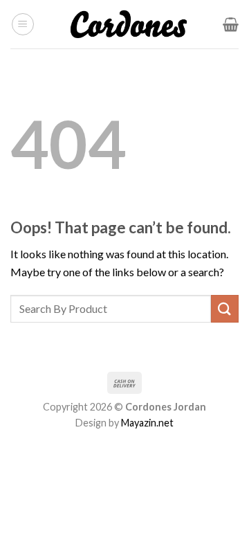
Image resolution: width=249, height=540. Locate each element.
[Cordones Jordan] (128, 24)
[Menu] (23, 24)
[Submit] (225, 308)
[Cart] (231, 24)
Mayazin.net (147, 423)
